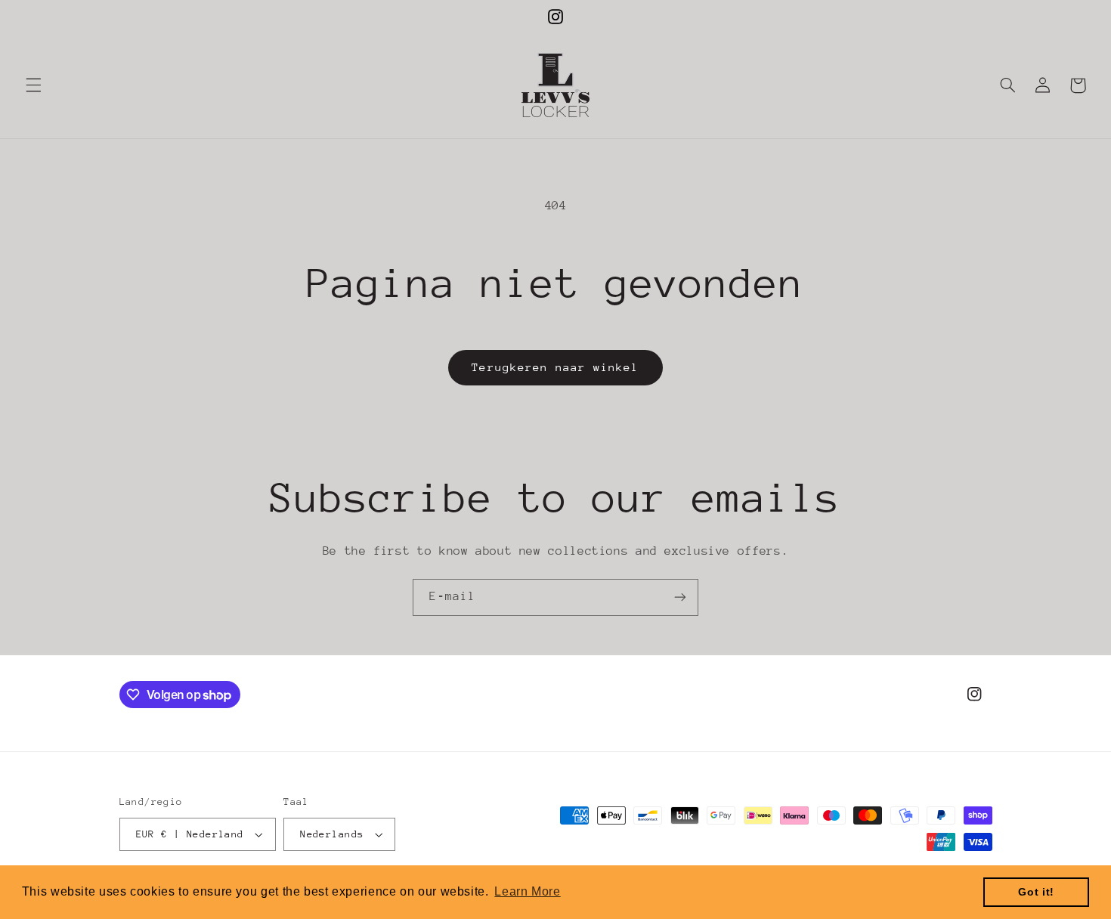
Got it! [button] (1036, 892)
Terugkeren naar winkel (555, 366)
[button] (33, 85)
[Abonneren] (680, 597)
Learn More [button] (527, 891)
